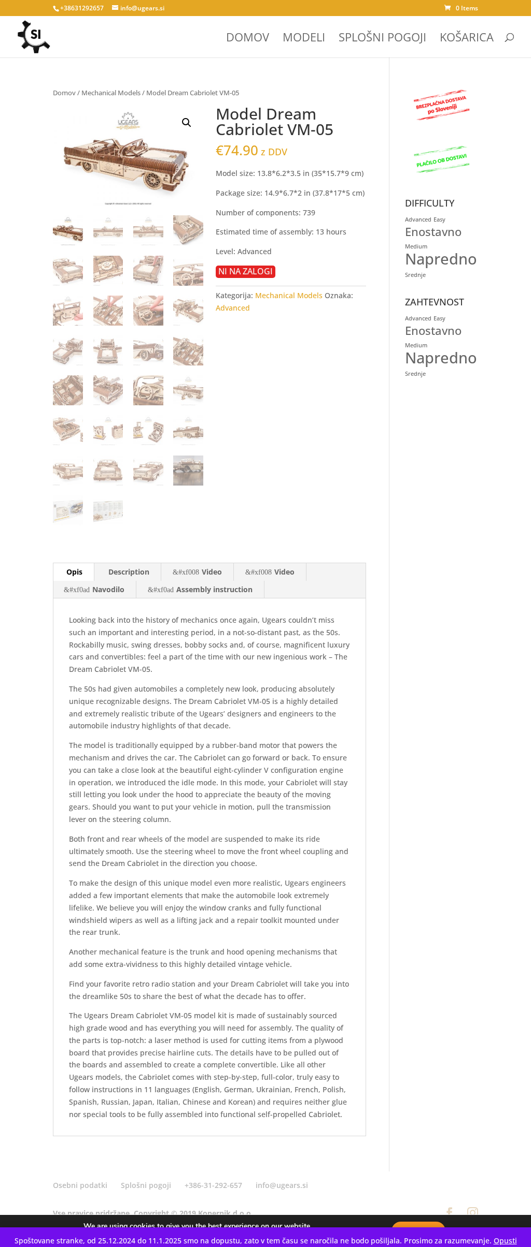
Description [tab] (128, 572)
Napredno (441, 258)
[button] (186, 122)
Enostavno (433, 232)
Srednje (415, 274)
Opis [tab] (74, 572)
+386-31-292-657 (213, 1185)
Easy (439, 219)
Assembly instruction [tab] (214, 589)
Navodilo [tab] (108, 589)
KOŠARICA (467, 39)
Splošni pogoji (146, 1185)
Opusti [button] (505, 1240)
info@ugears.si (282, 1185)
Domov (64, 92)
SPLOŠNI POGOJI (382, 39)
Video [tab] (212, 572)
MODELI (304, 39)
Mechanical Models (111, 92)
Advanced (233, 308)
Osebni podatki (80, 1185)
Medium (416, 246)
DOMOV (247, 39)
